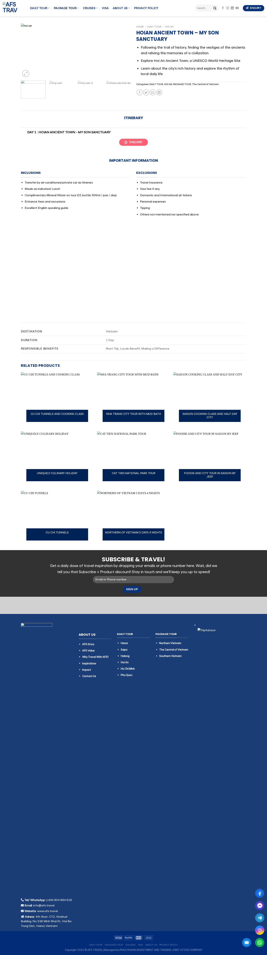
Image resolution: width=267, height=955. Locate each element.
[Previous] (27, 50)
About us (120, 8)
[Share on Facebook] (140, 92)
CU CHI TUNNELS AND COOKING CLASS (57, 414)
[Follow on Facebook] (222, 8)
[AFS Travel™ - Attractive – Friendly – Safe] (14, 8)
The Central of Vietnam (205, 84)
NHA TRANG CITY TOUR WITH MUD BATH (133, 414)
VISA (105, 8)
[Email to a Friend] (153, 92)
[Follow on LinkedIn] (232, 8)
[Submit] (215, 8)
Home (140, 26)
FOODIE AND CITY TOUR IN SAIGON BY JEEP (210, 475)
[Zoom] (25, 73)
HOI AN (169, 26)
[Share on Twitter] (146, 92)
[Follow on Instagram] (227, 8)
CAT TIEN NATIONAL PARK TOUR (133, 473)
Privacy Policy (146, 8)
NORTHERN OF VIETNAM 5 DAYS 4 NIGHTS (133, 532)
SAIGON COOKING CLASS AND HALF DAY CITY (210, 415)
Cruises (89, 8)
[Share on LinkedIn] (159, 92)
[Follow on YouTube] (237, 8)
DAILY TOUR (38, 8)
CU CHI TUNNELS (57, 532)
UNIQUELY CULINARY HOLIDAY (57, 473)
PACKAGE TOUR (65, 8)
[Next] (124, 50)
